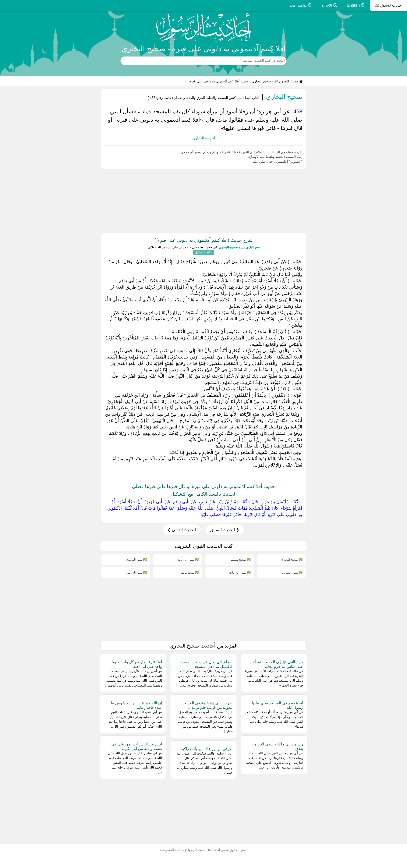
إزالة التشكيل (203, 252)
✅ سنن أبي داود (188, 559)
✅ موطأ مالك (190, 572)
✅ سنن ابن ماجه (240, 572)
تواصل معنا (298, 5)
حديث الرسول (196, 850)
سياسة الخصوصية (172, 850)
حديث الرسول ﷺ (388, 5)
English (354, 5)
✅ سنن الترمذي (136, 559)
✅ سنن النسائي (292, 572)
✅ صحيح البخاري (291, 559)
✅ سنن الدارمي (136, 572)
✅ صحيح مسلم (241, 559)
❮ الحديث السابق (224, 530)
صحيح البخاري (261, 81)
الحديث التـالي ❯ (181, 530)
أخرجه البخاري (203, 138)
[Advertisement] (280, 200)
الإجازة (327, 5)
